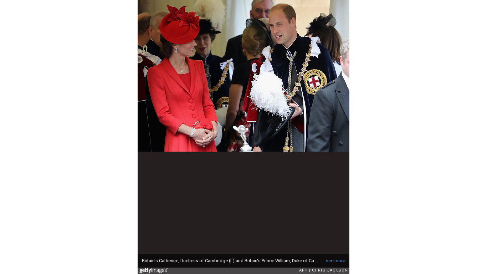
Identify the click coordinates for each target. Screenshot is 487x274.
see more (335, 260)
